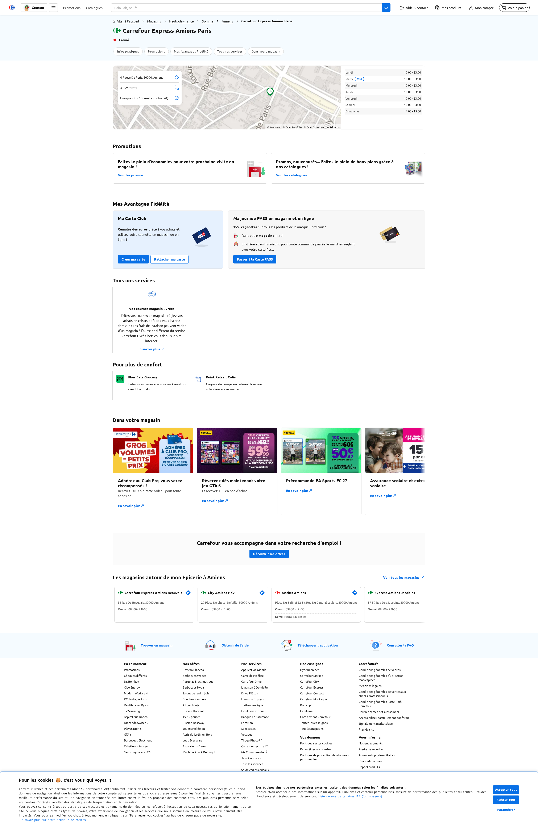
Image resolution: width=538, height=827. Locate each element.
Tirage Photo (250, 740)
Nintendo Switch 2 (136, 722)
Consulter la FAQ (400, 645)
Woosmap (274, 127)
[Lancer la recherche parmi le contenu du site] (386, 8)
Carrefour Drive (251, 681)
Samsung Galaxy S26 (137, 752)
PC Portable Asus (135, 699)
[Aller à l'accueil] (12, 7)
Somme (208, 21)
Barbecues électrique (138, 740)
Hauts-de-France (181, 21)
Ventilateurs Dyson (136, 705)
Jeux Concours (251, 758)
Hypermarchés (309, 670)
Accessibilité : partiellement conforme (384, 717)
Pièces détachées (370, 761)
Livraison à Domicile (254, 687)
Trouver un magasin (156, 645)
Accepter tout (506, 789)
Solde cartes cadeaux (255, 770)
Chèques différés (135, 675)
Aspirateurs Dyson (195, 746)
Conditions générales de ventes (380, 670)
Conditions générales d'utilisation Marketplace (381, 678)
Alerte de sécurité (371, 749)
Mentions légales (370, 685)
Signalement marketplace (376, 723)
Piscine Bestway (193, 722)
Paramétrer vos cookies (315, 749)
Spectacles (248, 728)
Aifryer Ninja (191, 705)
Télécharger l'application (318, 645)
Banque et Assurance (255, 717)
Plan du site (366, 729)
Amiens (227, 21)
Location (247, 722)
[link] (188, 594)
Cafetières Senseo (136, 746)
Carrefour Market (311, 675)
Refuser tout (506, 800)
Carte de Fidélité (252, 675)
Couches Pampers (194, 699)
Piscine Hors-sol (193, 711)
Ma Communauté (253, 752)
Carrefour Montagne (313, 699)
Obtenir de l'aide (235, 645)
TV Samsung (132, 711)
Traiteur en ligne (252, 705)
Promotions (132, 670)
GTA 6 (128, 734)
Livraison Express (252, 699)
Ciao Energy (132, 687)
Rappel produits (369, 767)
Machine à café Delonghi (199, 752)
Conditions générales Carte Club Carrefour (380, 704)
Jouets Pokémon (194, 728)
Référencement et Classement (379, 712)
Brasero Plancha (193, 670)
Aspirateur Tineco (136, 717)
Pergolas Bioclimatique (198, 681)
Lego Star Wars (192, 740)
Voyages (246, 734)
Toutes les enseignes (314, 722)
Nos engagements (371, 743)
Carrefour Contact (312, 693)
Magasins (154, 21)
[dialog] (269, 799)
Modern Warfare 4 (136, 693)
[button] (53, 7)
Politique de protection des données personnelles (324, 757)
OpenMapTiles (292, 127)
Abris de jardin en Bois (197, 734)
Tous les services (252, 764)
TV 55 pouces (191, 717)
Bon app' (305, 705)
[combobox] (250, 7)
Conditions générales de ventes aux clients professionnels (382, 694)
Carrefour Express (311, 687)
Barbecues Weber (194, 675)
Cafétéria (306, 711)
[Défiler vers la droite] (415, 471)
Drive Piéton (249, 693)
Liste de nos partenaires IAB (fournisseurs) (350, 796)
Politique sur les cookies (316, 743)
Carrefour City (309, 681)
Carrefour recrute (253, 746)
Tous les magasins (311, 728)
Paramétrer (506, 810)
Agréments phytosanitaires (377, 755)
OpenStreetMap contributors (322, 127)
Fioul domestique (253, 711)
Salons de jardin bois (196, 693)
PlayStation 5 (133, 728)
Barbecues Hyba (193, 687)
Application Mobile (253, 670)
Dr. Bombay (131, 681)
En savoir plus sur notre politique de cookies (53, 820)
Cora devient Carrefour (315, 717)
